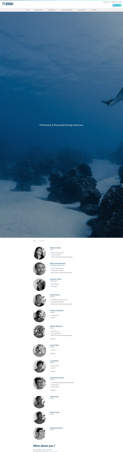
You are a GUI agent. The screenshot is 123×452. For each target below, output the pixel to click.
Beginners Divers (39, 9)
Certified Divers (51, 9)
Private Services (82, 9)
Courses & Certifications (67, 9)
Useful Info (94, 9)
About (27, 9)
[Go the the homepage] (8, 4)
